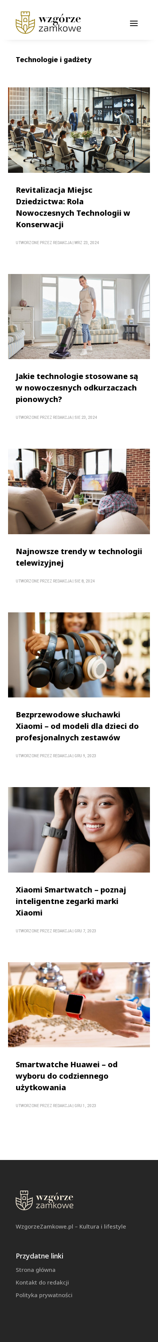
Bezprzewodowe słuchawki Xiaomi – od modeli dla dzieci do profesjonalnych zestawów (77, 726)
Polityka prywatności (44, 1295)
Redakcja (62, 243)
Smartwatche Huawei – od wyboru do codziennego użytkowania (67, 1076)
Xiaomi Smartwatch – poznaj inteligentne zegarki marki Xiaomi (71, 901)
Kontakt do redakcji (42, 1282)
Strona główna (36, 1269)
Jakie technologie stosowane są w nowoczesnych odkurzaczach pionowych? (77, 387)
